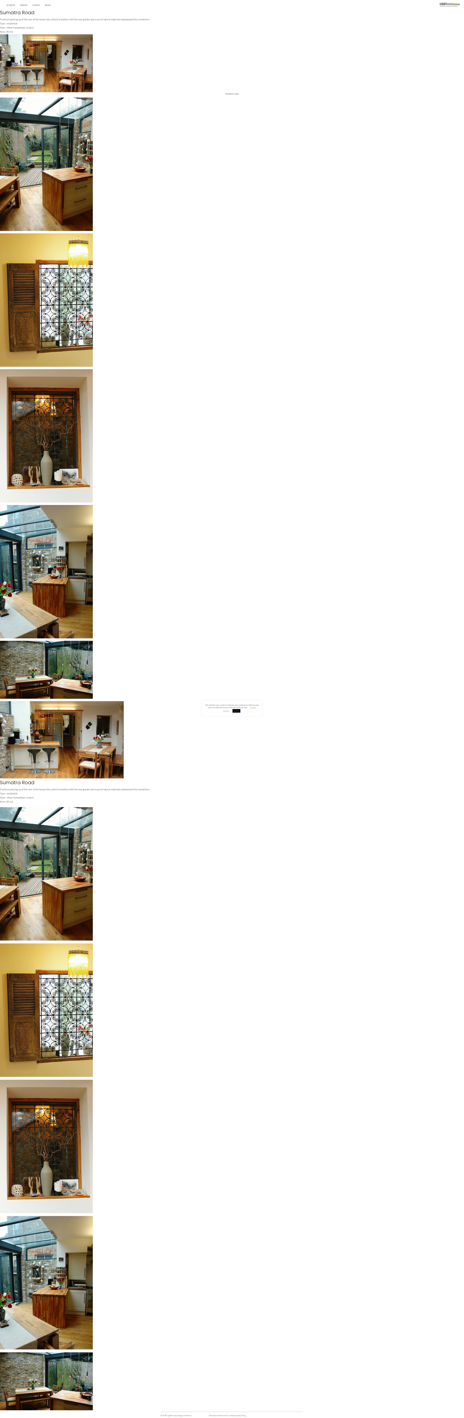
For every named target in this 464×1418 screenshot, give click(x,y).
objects (23, 4)
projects (11, 4)
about (48, 4)
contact (36, 4)
